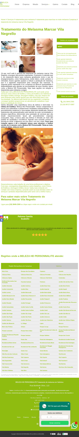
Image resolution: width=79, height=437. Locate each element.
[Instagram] (37, 423)
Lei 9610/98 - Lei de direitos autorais (42, 375)
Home (17, 4)
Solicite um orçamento (67, 40)
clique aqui (27, 204)
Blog (72, 4)
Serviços (45, 4)
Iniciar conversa (54, 423)
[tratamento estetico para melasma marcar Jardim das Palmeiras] (44, 46)
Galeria (55, 4)
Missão (35, 4)
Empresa (26, 4)
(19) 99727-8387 (68, 104)
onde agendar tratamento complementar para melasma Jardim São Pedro (66, 61)
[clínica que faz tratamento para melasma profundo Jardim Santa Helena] (9, 46)
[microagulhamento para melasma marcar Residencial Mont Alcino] (9, 64)
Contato (64, 4)
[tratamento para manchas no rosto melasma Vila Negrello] (27, 64)
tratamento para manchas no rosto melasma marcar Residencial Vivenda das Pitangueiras (67, 85)
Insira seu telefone (55, 413)
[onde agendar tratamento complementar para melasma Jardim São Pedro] (27, 46)
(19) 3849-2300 (15, 204)
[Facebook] (1, 220)
